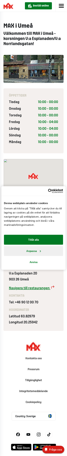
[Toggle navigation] (61, 6)
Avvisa (33, 262)
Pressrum (34, 369)
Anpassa (31, 250)
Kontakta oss (33, 358)
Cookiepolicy (33, 402)
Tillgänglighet (33, 380)
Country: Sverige (25, 416)
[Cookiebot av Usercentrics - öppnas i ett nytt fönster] (48, 191)
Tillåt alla (33, 239)
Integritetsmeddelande (33, 391)
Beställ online (41, 6)
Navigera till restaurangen (29, 288)
